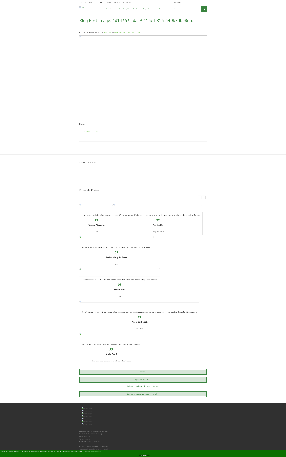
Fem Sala (142, 372)
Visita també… (127, 2)
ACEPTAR (144, 455)
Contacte (117, 2)
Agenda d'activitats (142, 379)
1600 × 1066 (108, 32)
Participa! (92, 2)
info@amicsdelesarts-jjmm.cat (89, 441)
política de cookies (95, 451)
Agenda (108, 2)
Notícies (100, 2)
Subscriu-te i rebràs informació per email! (142, 394)
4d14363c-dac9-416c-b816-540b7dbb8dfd (128, 32)
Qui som (83, 2)
